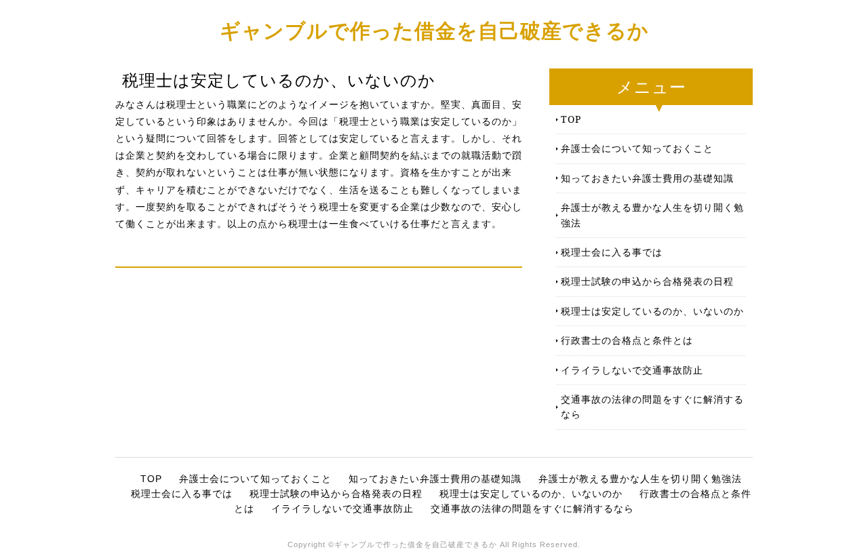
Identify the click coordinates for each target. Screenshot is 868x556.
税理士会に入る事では (612, 251)
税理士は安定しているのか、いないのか (652, 310)
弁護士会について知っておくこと (637, 148)
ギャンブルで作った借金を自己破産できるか (434, 30)
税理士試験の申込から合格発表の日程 (647, 281)
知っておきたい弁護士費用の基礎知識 (647, 178)
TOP (571, 119)
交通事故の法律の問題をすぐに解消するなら (652, 406)
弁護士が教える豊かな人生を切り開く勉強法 (652, 215)
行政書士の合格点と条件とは (627, 340)
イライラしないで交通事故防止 (632, 369)
